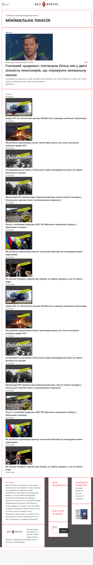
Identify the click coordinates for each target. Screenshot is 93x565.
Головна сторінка (13, 15)
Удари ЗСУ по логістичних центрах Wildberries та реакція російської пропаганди (46, 118)
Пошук (54, 527)
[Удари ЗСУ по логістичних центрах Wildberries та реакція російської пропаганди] (19, 116)
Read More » (10, 84)
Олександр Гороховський (15, 62)
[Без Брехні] (46, 4)
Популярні (9, 97)
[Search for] (12, 5)
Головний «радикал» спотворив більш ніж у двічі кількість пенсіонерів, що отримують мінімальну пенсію (46, 70)
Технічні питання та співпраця (79, 496)
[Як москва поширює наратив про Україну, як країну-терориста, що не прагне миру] (19, 276)
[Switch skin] (16, 5)
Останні (9, 94)
